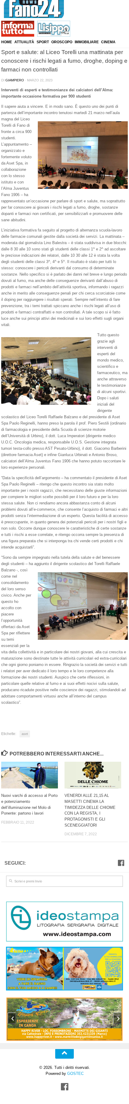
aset (25, 734)
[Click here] (64, 922)
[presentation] (12, 1018)
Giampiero (14, 80)
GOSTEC (75, 1073)
